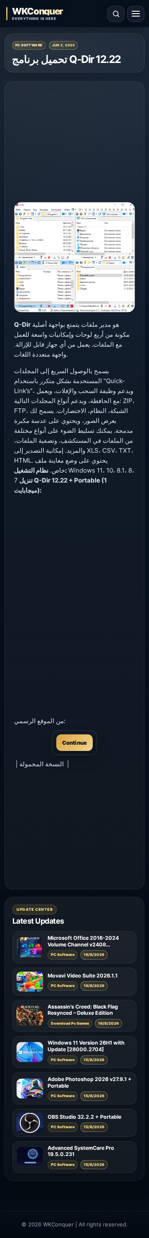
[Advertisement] (74, 143)
